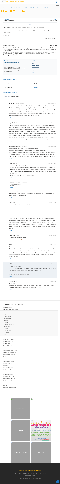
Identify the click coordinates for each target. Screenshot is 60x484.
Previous (9, 20)
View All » (35, 87)
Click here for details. (41, 430)
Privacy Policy (38, 478)
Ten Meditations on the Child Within (42, 85)
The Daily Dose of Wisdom (22, 8)
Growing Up (8, 87)
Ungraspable (35, 83)
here (28, 274)
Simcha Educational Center (15, 2)
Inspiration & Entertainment (8, 8)
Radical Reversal (35, 65)
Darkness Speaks (35, 67)
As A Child (45, 8)
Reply (10, 117)
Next (53, 20)
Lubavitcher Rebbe (20, 48)
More (5, 334)
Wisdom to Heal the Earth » (11, 62)
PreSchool (20, 409)
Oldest (17, 96)
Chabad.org (26, 478)
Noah (4, 30)
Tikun (33, 63)
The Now (34, 70)
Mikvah (41, 452)
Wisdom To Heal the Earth (35, 8)
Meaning (33, 69)
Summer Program (20, 452)
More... (33, 72)
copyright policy (14, 55)
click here (8, 50)
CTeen (20, 430)
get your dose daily (20, 49)
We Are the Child (10, 85)
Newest (13, 96)
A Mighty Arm (9, 83)
